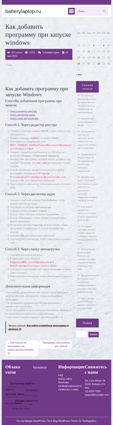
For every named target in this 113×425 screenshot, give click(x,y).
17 (79, 57)
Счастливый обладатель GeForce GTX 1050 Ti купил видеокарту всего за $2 (87, 213)
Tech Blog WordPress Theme (62, 421)
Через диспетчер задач (22, 115)
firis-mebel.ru (40, 367)
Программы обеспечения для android (56, 344)
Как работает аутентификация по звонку (87, 121)
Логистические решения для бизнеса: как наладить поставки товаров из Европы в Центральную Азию (87, 259)
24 (79, 63)
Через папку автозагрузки (24, 118)
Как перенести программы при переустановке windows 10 (21, 348)
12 (89, 51)
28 (99, 63)
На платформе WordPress (30, 421)
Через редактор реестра (23, 111)
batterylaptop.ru (23, 11)
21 (99, 57)
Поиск (87, 323)
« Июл (79, 74)
